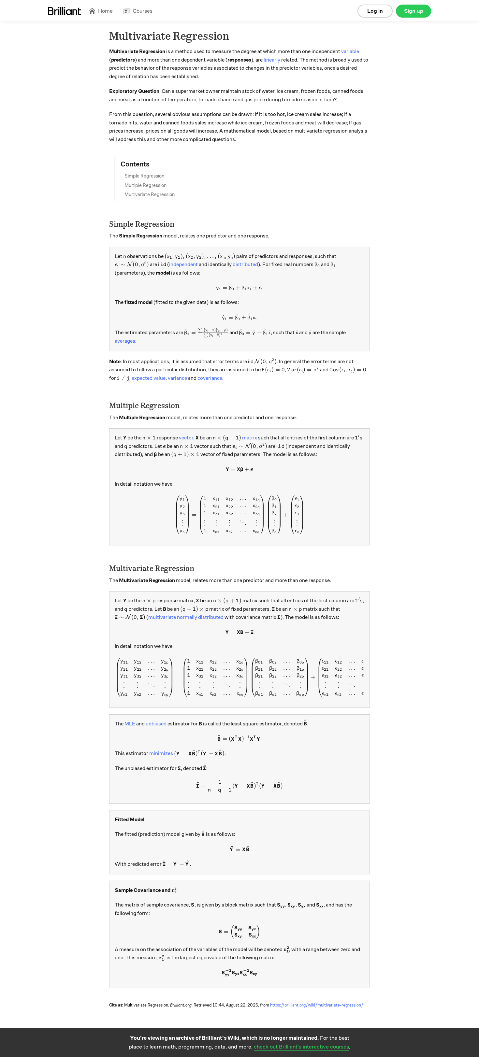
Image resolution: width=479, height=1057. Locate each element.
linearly (272, 60)
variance (177, 378)
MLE (129, 724)
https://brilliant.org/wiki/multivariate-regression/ (316, 1005)
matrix (249, 438)
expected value (149, 378)
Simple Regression (144, 176)
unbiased (156, 724)
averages (125, 341)
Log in (375, 10)
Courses (142, 10)
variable (350, 51)
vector (186, 438)
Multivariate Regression (149, 194)
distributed (245, 264)
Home (105, 10)
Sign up (413, 10)
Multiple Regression (145, 185)
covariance (209, 378)
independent (183, 264)
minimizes (161, 753)
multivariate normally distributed (186, 617)
